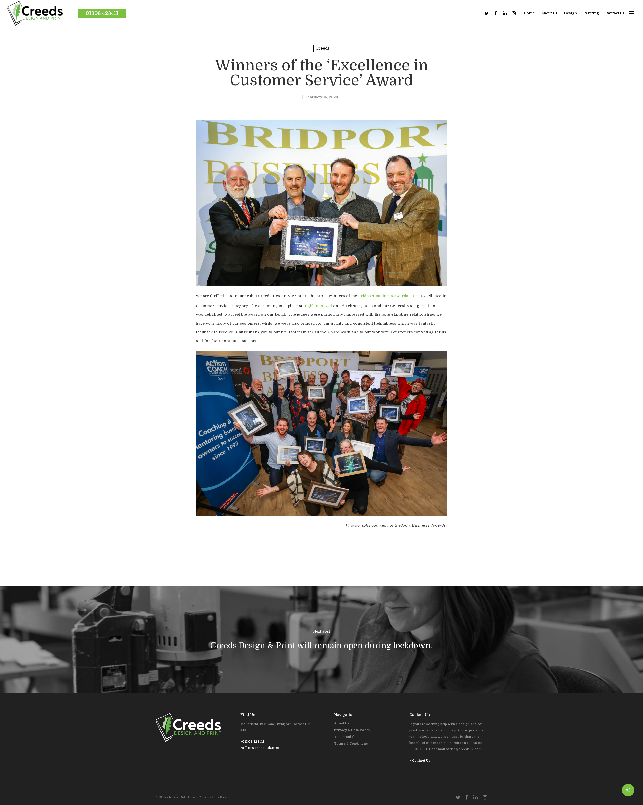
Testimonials (345, 737)
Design (570, 13)
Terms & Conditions (351, 743)
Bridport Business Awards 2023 (388, 296)
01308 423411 (102, 13)
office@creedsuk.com (260, 748)
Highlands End (317, 306)
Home (529, 13)
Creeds (323, 48)
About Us (549, 13)
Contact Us (615, 13)
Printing (591, 13)
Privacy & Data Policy (352, 730)
